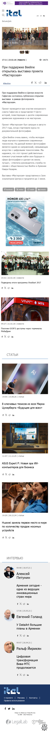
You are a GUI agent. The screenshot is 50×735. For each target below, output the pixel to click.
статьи (12, 355)
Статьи (21, 397)
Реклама (21, 698)
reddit (31, 189)
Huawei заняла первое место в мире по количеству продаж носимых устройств (24, 526)
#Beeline (7, 83)
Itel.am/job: (7, 21)
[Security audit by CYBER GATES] (39, 722)
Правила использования (14, 700)
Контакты (33, 698)
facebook (9, 189)
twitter (20, 189)
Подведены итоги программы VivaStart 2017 (21, 282)
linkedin (43, 189)
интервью (15, 558)
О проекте (8, 698)
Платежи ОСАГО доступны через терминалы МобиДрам (21, 329)
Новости (21, 60)
